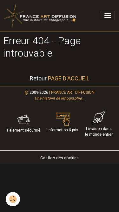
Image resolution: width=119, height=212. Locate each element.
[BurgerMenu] (108, 15)
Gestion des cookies (59, 158)
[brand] (41, 15)
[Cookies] (13, 199)
